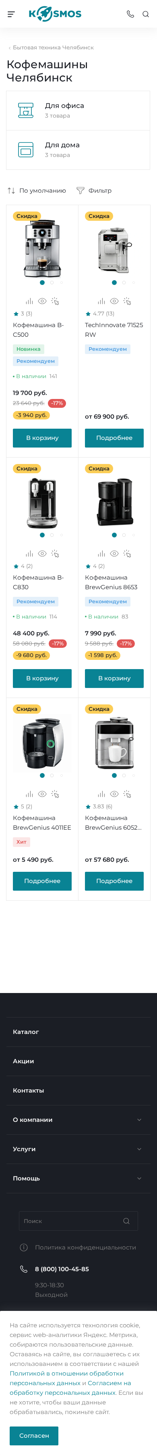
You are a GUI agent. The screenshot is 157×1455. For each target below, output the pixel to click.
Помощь (26, 1178)
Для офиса (64, 105)
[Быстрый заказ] (55, 301)
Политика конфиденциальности (85, 1247)
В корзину (42, 438)
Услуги (24, 1149)
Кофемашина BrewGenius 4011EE (42, 822)
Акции (23, 1061)
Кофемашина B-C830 (38, 582)
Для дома (62, 144)
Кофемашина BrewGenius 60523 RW (113, 823)
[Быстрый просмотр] (42, 301)
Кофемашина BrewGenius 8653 (111, 582)
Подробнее (114, 438)
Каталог (26, 1032)
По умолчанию (42, 190)
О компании (33, 1119)
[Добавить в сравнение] (29, 301)
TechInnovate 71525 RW (114, 329)
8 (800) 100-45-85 (62, 1269)
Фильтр (100, 190)
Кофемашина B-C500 (38, 329)
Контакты (28, 1090)
